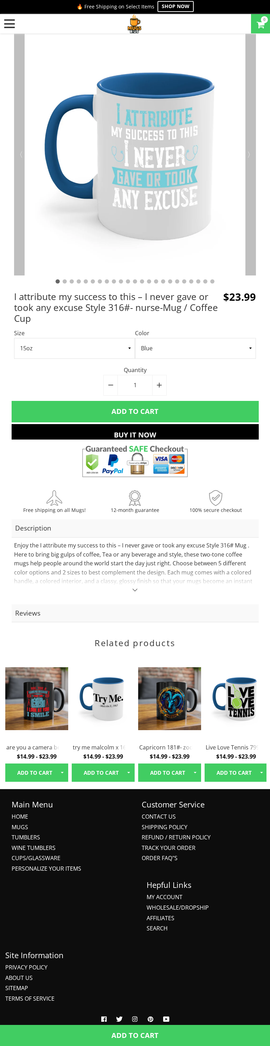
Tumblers (26, 837)
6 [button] (93, 281)
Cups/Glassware (36, 858)
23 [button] (212, 281)
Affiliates (160, 918)
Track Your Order (168, 848)
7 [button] (100, 281)
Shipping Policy (164, 827)
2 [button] (65, 281)
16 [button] (163, 281)
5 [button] (86, 281)
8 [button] (107, 281)
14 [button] (149, 281)
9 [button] (114, 281)
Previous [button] (19, 154)
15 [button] (156, 281)
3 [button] (72, 281)
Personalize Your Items (46, 868)
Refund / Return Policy (176, 837)
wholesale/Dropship (178, 907)
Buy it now (135, 435)
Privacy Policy (26, 967)
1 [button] (58, 281)
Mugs (20, 827)
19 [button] (184, 281)
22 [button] (205, 281)
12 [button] (135, 281)
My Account (164, 897)
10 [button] (121, 281)
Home (20, 816)
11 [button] (128, 281)
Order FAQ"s (160, 858)
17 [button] (170, 281)
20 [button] (191, 281)
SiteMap (16, 988)
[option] (135, 154)
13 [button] (142, 281)
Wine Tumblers (34, 848)
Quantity (135, 370)
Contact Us (159, 816)
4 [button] (79, 281)
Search (157, 928)
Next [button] (250, 154)
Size (19, 333)
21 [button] (198, 281)
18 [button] (177, 281)
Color (142, 333)
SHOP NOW (175, 6)
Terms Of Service (29, 998)
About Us (19, 978)
